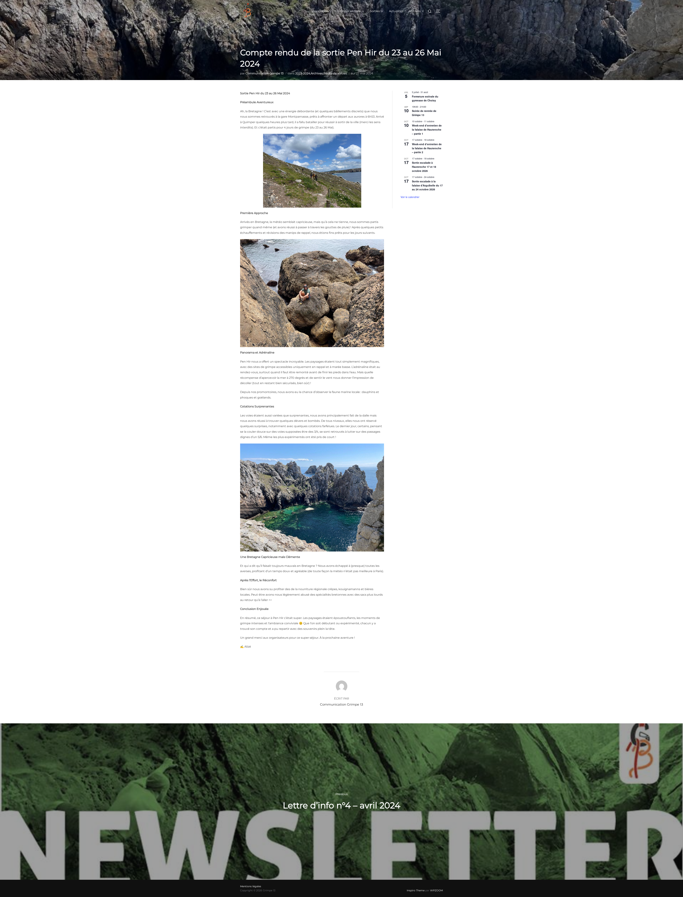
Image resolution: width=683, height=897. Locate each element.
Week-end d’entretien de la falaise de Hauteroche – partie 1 (427, 129)
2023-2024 (302, 73)
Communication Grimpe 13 (264, 73)
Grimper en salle (349, 11)
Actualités (396, 11)
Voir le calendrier (410, 197)
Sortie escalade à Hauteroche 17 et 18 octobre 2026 (424, 166)
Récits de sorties (335, 73)
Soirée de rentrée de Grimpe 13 (424, 113)
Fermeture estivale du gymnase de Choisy (425, 98)
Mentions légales (250, 886)
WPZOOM (436, 890)
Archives (415, 11)
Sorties (375, 11)
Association (320, 11)
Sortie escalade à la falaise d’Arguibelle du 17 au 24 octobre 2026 (427, 185)
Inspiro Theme (416, 890)
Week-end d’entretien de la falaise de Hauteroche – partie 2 (427, 148)
